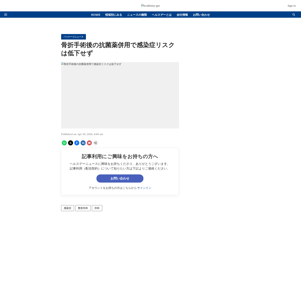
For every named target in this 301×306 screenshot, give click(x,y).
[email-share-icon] (89, 144)
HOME (95, 14)
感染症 (67, 208)
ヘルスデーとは (162, 14)
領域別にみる (113, 14)
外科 (97, 208)
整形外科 (83, 208)
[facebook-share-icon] (76, 144)
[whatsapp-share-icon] (64, 144)
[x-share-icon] (70, 144)
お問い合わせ (201, 14)
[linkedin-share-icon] (83, 144)
